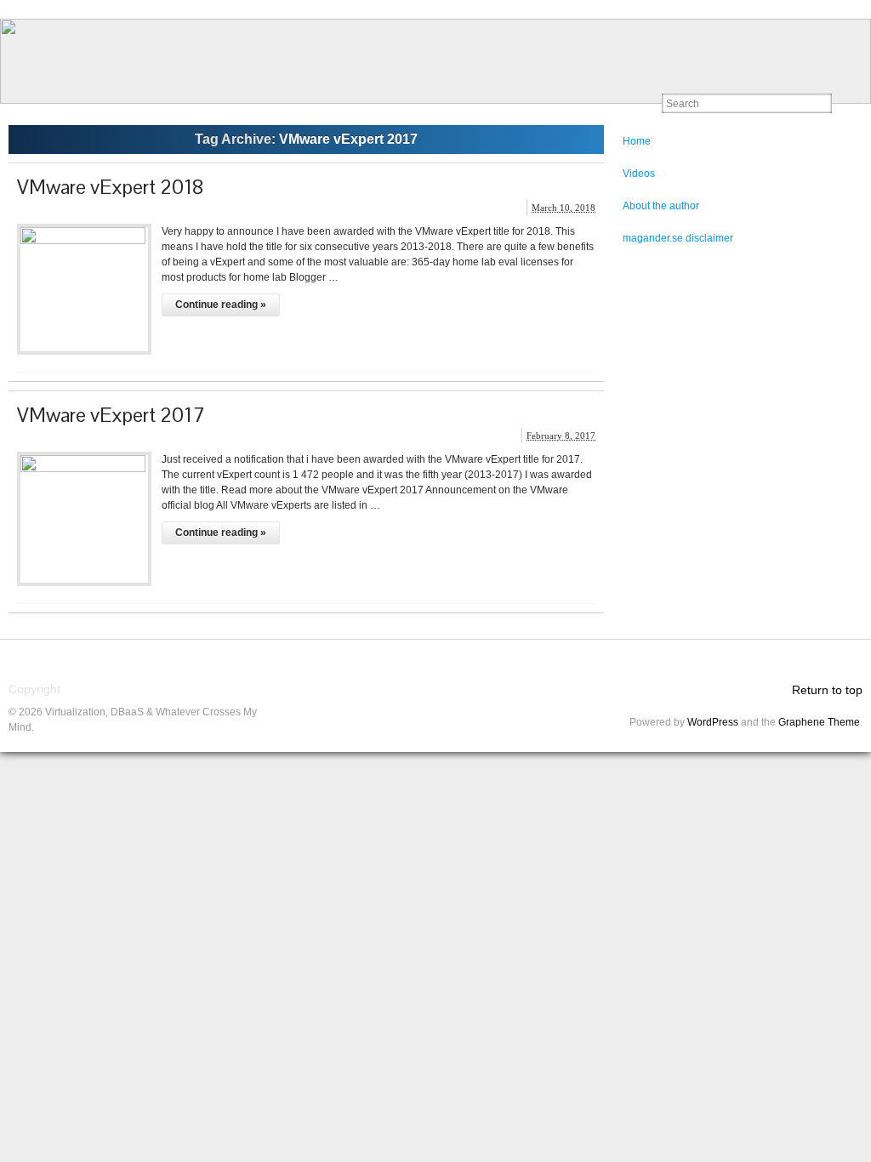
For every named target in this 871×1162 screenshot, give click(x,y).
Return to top (827, 690)
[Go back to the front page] (435, 61)
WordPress (712, 722)
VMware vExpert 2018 (110, 187)
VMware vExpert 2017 (111, 415)
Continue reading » (220, 304)
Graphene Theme (819, 722)
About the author (661, 206)
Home (637, 141)
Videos (639, 173)
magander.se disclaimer (678, 238)
